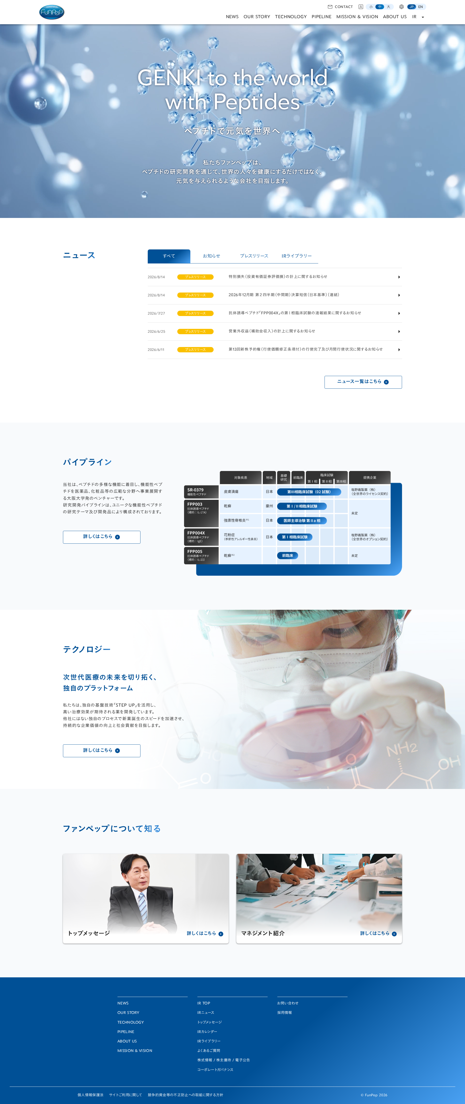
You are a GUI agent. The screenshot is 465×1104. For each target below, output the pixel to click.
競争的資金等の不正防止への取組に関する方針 (185, 1095)
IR (414, 17)
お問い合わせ (288, 1003)
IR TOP (203, 1003)
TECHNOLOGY (291, 17)
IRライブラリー (209, 1041)
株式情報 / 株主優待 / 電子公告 (223, 1060)
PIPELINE (322, 17)
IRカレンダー (207, 1032)
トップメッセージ (209, 1023)
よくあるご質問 (208, 1051)
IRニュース (205, 1013)
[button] (371, 6)
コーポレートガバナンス (215, 1070)
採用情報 (284, 1013)
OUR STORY (257, 17)
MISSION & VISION (357, 17)
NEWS (232, 17)
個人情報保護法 (90, 1095)
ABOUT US (395, 17)
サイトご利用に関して (125, 1095)
